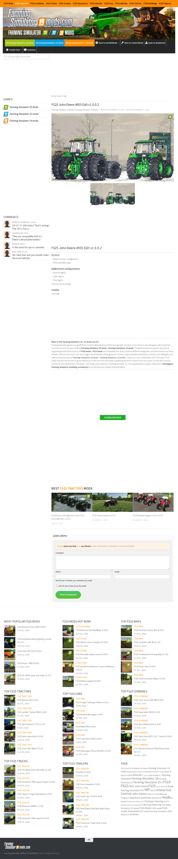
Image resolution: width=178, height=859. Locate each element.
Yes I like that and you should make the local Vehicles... (30, 256)
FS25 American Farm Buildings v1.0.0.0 (92, 630)
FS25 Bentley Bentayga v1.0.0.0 (89, 714)
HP (147, 789)
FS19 (166, 782)
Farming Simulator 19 (144, 778)
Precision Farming (153, 801)
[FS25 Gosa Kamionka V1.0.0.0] (68, 784)
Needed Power (126, 801)
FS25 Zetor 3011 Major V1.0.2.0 (30, 748)
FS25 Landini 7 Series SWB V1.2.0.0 (32, 712)
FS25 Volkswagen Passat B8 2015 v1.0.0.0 (93, 751)
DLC (160, 775)
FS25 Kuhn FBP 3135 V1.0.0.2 (29, 651)
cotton (145, 775)
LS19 (153, 794)
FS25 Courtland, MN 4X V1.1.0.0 (147, 642)
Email (118, 572)
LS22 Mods (164, 771)
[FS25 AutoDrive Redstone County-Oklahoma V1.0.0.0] (68, 667)
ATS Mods (144, 768)
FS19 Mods (32, 853)
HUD (151, 790)
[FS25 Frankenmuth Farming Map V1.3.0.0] (126, 654)
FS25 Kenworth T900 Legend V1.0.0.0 (33, 818)
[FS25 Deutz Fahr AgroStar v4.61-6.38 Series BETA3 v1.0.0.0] (71, 502)
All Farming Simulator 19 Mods (79, 43)
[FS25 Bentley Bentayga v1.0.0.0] (68, 714)
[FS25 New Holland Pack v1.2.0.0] (126, 724)
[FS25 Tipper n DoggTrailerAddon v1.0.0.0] (9, 794)
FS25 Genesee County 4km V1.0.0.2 (149, 630)
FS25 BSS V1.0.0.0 (83, 772)
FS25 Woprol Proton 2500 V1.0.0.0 (31, 627)
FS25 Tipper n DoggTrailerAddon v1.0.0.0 (34, 794)
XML (160, 804)
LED (149, 794)
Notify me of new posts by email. (72, 586)
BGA (135, 775)
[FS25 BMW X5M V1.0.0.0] (68, 727)
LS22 (157, 794)
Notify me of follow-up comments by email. (74, 580)
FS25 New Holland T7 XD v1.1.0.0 (31, 724)
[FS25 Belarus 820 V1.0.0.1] (9, 700)
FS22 (124, 785)
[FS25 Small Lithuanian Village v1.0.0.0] (126, 679)
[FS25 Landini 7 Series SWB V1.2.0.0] (9, 712)
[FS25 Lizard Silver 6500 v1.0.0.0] (68, 739)
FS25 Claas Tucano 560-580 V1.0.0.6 (149, 700)
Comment (60, 553)
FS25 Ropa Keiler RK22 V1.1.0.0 (147, 712)
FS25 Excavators (80, 3)
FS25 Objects (165, 3)
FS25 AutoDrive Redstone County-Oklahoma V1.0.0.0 (95, 668)
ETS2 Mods (134, 768)
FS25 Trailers (65, 3)
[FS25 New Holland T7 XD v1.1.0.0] (9, 724)
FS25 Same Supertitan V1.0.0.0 (30, 736)
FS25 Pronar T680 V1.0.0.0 (28, 663)
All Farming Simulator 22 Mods (50, 43)
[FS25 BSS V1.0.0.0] (68, 772)
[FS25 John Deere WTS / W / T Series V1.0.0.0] (126, 736)
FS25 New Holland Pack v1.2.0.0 (147, 724)
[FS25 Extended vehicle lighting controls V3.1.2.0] (9, 642)
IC (155, 790)
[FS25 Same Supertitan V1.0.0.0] (9, 736)
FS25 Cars (108, 3)
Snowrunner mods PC (151, 772)
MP (172, 798)
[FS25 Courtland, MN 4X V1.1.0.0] (126, 642)
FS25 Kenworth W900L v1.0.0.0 (30, 806)
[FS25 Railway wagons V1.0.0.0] (68, 681)
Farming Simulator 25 (147, 782)
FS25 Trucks (51, 3)
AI (170, 771)
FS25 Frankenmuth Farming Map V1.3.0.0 (151, 654)
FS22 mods (125, 768)
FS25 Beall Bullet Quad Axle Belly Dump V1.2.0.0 (93, 810)
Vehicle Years (139, 805)
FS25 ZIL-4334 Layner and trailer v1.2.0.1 (34, 675)
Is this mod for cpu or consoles (28, 247)
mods (166, 797)
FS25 (152, 786)
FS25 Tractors (21, 3)
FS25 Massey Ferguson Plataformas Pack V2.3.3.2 (151, 750)
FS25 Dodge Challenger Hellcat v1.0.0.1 (92, 702)
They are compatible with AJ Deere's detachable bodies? (27, 238)
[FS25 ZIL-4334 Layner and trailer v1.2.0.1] (9, 679)
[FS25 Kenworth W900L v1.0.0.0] (9, 806)
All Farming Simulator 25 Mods (20, 43)
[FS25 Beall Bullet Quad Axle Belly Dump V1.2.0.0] (68, 809)
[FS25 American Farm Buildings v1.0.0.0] (68, 630)
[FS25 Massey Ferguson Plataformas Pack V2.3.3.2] (126, 748)
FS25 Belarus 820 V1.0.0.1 (28, 700)
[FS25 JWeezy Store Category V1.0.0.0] (68, 642)
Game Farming (161, 786)
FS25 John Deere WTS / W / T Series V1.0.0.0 (152, 736)
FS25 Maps (8, 3)
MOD (159, 798)
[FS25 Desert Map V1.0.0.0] (126, 667)
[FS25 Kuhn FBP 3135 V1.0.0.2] (9, 654)
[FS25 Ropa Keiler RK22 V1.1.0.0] (126, 712)
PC (143, 801)
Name (59, 572)
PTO (167, 801)
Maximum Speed (138, 797)
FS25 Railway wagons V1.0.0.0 (88, 681)
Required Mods (126, 805)
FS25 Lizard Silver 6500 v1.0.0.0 (89, 738)
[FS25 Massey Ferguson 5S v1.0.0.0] (153, 502)
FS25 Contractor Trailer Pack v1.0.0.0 (91, 823)
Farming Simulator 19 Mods (15, 853)
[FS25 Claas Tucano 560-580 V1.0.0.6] (126, 700)
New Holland (137, 802)
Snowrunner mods (134, 771)
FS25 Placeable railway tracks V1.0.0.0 (91, 654)
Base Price (124, 775)
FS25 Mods (145, 808)
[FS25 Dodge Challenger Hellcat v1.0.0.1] (68, 702)
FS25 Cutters (135, 3)
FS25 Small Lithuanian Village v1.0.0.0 (149, 678)
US (133, 805)
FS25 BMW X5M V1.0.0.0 (86, 726)
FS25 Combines (37, 3)
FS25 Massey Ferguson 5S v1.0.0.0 (148, 515)
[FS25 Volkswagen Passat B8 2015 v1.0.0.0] (68, 751)
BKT (140, 775)
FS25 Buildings (150, 3)
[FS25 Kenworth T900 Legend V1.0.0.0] (9, 818)
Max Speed (152, 797)
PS (164, 802)
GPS (142, 790)
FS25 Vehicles (96, 3)
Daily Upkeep (153, 775)
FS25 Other (81, 638)
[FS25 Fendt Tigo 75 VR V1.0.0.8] (68, 796)
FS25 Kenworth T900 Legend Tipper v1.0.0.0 (36, 782)
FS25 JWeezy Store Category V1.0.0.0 (91, 642)
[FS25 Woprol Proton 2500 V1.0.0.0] (9, 630)
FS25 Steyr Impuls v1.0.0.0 (103, 515)
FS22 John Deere (138, 786)
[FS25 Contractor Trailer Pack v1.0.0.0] (68, 823)
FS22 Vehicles (121, 3)
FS (162, 783)
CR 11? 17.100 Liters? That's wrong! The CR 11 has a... (30, 227)
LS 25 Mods (132, 814)
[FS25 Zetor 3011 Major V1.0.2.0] (9, 748)
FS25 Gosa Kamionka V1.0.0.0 (88, 784)
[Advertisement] (112, 73)
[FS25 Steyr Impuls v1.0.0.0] (112, 502)
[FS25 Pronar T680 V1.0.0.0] (9, 667)
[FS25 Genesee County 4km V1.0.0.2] (126, 630)
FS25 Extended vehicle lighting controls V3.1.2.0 (34, 641)
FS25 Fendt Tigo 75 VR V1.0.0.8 (89, 796)
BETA (131, 775)
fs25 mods (144, 811)
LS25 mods (156, 808)
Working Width (150, 804)
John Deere (139, 794)
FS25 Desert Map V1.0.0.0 (144, 666)
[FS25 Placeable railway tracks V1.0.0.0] (68, 654)
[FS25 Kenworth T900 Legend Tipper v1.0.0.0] (9, 782)
